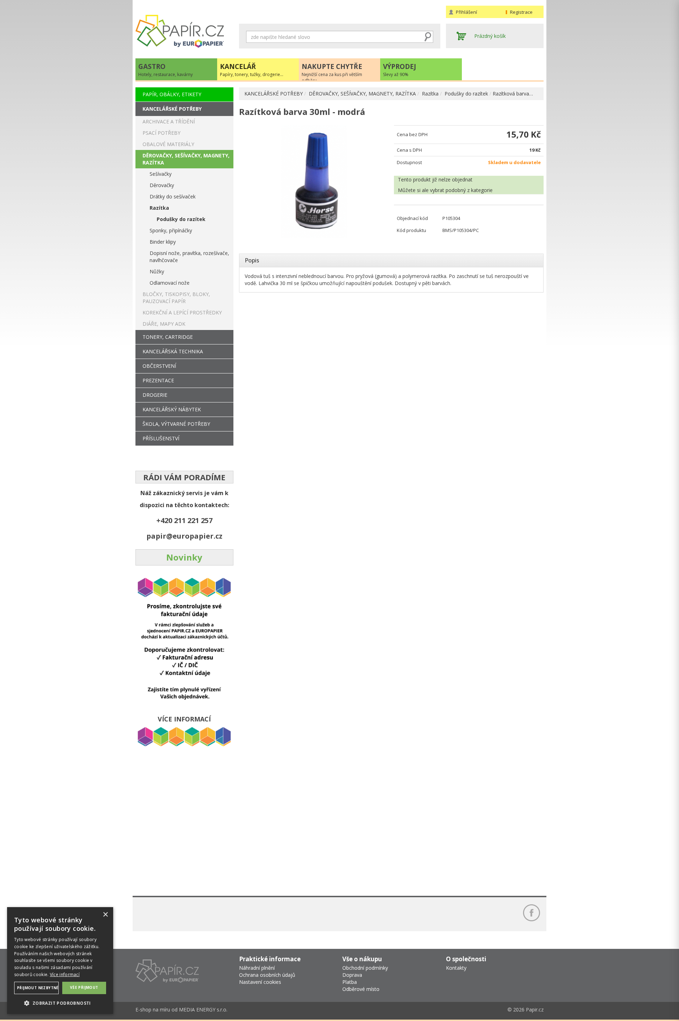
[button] (60, 1003)
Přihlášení (466, 12)
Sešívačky (161, 173)
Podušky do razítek (466, 93)
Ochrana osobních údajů (267, 974)
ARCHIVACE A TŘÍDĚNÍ (169, 121)
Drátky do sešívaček (173, 196)
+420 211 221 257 (184, 520)
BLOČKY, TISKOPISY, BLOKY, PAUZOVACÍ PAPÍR (176, 297)
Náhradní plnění (257, 967)
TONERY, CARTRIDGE (168, 336)
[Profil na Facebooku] (531, 912)
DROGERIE (155, 394)
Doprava (352, 974)
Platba (349, 982)
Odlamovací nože (170, 282)
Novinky (184, 557)
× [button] (105, 914)
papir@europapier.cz (184, 536)
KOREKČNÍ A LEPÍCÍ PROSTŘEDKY (182, 312)
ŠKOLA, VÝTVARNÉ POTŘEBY (176, 423)
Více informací (65, 974)
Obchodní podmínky (365, 967)
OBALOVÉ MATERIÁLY (168, 144)
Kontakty (456, 967)
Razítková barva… (513, 93)
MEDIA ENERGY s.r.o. (203, 1009)
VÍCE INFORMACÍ (184, 719)
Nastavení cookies (260, 982)
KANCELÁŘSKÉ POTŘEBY (273, 93)
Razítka (430, 93)
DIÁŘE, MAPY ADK (164, 323)
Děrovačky (162, 185)
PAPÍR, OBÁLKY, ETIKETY (172, 94)
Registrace (521, 12)
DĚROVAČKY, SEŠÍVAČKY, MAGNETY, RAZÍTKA (362, 93)
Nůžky (157, 271)
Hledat (428, 36)
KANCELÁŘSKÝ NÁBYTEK (172, 409)
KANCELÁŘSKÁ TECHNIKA (173, 351)
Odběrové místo (360, 989)
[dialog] (60, 960)
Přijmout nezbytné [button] (38, 987)
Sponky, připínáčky (171, 230)
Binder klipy (163, 241)
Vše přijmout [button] (84, 987)
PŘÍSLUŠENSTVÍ (161, 438)
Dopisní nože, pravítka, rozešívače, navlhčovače (189, 256)
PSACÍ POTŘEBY (161, 132)
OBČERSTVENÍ (159, 365)
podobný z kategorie (469, 190)
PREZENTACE (158, 380)
